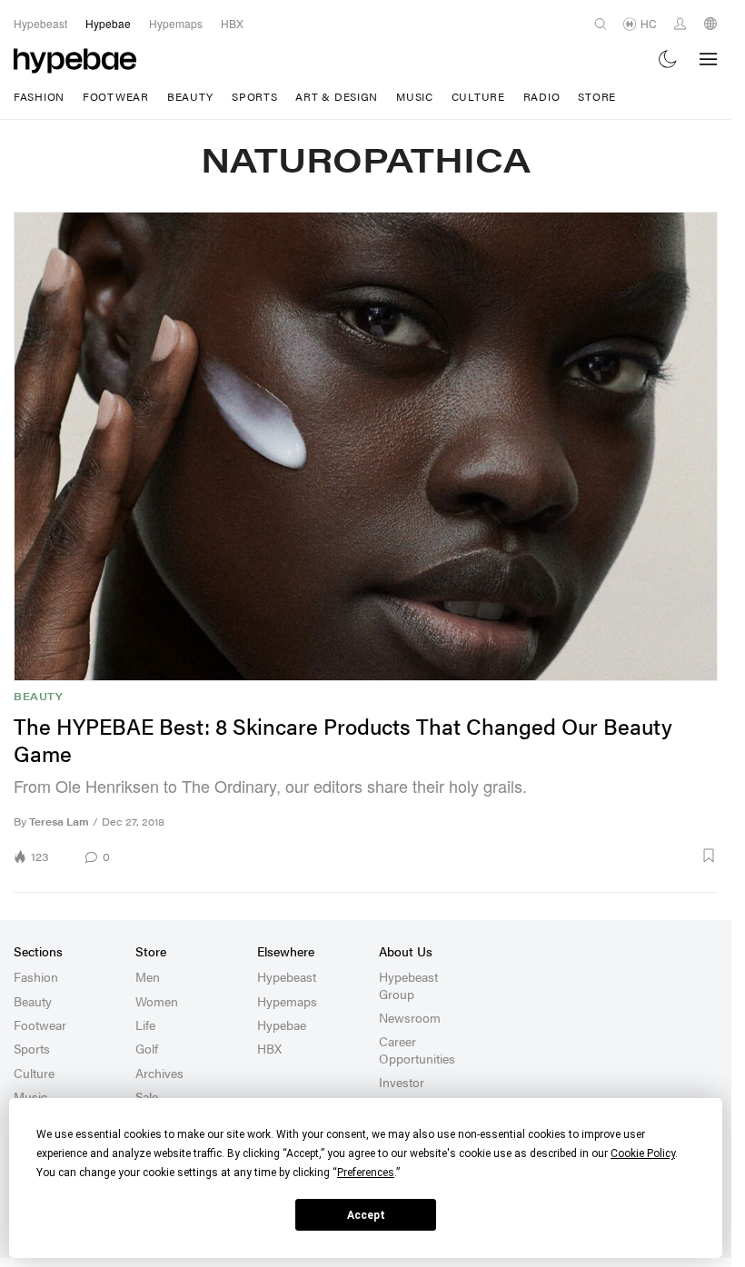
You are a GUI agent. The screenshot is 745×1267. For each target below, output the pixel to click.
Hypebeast (286, 976)
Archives (159, 1073)
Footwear (116, 96)
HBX (269, 1048)
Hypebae (281, 1024)
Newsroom (410, 1017)
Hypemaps (287, 1001)
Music (414, 96)
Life (145, 1024)
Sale (146, 1096)
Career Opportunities (417, 1049)
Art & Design (336, 96)
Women (156, 1001)
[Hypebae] (75, 59)
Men (147, 976)
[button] (420, 855)
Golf (146, 1048)
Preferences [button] (365, 1172)
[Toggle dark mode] (668, 59)
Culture (478, 96)
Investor (401, 1082)
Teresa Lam (59, 821)
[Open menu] (709, 59)
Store (597, 96)
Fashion (39, 96)
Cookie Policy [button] (643, 1153)
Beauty (190, 96)
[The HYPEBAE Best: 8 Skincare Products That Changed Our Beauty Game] (366, 446)
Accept (366, 1215)
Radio (542, 96)
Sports (254, 96)
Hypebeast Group (408, 984)
